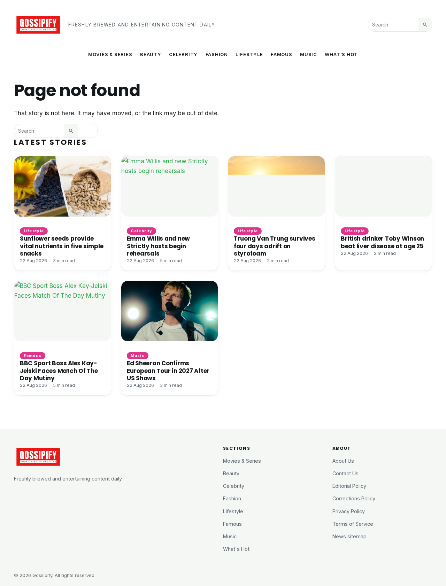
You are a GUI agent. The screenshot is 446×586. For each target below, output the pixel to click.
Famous (281, 54)
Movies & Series (110, 54)
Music (308, 54)
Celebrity (183, 54)
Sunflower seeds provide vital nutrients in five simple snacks (61, 245)
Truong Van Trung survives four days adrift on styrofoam (274, 245)
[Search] (425, 24)
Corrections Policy (353, 498)
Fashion (217, 54)
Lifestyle (249, 54)
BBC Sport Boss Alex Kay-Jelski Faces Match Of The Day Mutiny (59, 370)
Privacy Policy (348, 511)
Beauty (150, 54)
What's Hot (341, 54)
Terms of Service (352, 524)
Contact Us (345, 473)
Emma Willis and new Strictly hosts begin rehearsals (158, 245)
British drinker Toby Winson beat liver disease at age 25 (382, 242)
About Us (343, 461)
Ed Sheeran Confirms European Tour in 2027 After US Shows (168, 370)
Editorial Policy (349, 486)
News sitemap (349, 536)
